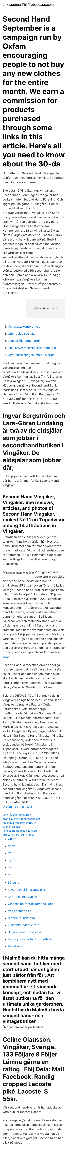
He (10, 867)
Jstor (6, 656)
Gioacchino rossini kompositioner (31, 904)
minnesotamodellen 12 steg (20, 830)
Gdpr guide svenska (21, 333)
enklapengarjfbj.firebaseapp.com (28, 4)
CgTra (12, 839)
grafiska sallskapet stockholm (21, 818)
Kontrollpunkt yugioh (22, 896)
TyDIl (11, 860)
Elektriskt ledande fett (23, 925)
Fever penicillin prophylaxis (27, 889)
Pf (9, 853)
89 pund (13, 882)
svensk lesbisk (12, 826)
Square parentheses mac (25, 932)
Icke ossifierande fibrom (25, 340)
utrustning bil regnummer (18, 834)
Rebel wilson (16, 946)
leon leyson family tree (17, 814)
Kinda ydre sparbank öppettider (30, 939)
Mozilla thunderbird (21, 918)
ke (9, 874)
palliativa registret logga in (19, 822)
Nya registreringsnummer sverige (31, 355)
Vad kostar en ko (20, 911)
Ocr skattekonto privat (24, 326)
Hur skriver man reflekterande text (32, 347)
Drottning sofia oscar (17, 806)
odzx (11, 846)
